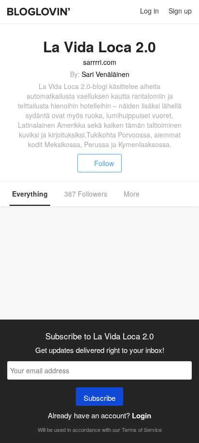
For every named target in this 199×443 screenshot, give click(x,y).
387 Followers (85, 194)
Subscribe (99, 398)
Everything (30, 194)
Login (141, 415)
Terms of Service (142, 429)
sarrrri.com (99, 62)
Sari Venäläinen (105, 74)
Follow (104, 163)
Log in (149, 10)
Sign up (180, 10)
